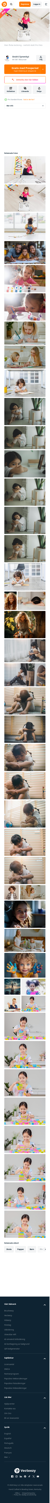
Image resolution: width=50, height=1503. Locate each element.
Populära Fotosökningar (14, 1451)
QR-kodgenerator (12, 1416)
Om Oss (7, 1481)
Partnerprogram (11, 1441)
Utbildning (9, 1397)
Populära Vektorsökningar (15, 1446)
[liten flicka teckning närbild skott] (24, 277)
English (7, 1501)
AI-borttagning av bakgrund (16, 1411)
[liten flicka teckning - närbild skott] (24, 168)
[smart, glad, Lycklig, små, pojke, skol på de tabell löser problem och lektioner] (12, 1054)
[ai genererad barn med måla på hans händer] (24, 998)
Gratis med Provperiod (25, 69)
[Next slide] (39, 1317)
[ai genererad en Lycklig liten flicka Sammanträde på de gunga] (24, 642)
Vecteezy (8, 1383)
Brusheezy (9, 1378)
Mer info (10, 104)
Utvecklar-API (10, 1402)
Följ (40, 59)
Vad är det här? (29, 99)
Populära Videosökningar (15, 1455)
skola (8, 1317)
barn (32, 1317)
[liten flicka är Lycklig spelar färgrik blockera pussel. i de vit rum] (16, 1071)
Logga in (36, 4)
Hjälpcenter (9, 1471)
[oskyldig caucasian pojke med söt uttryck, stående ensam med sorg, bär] (11, 910)
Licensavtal (9, 1432)
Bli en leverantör (11, 1485)
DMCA (7, 1436)
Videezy (7, 1388)
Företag (7, 1392)
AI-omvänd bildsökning (14, 1407)
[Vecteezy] (4, 4)
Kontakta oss (10, 1476)
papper (20, 1317)
